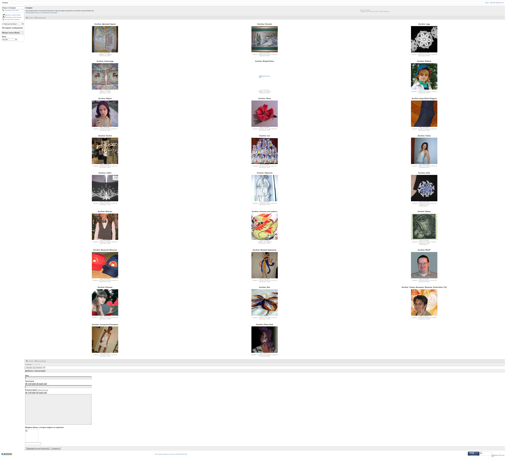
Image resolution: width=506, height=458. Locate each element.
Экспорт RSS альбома (12, 19)
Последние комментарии (13, 17)
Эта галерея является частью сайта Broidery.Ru (171, 454)
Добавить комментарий (12, 15)
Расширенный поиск (12, 10)
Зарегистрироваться (497, 2)
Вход (486, 2)
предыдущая (41, 17)
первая (31, 17)
